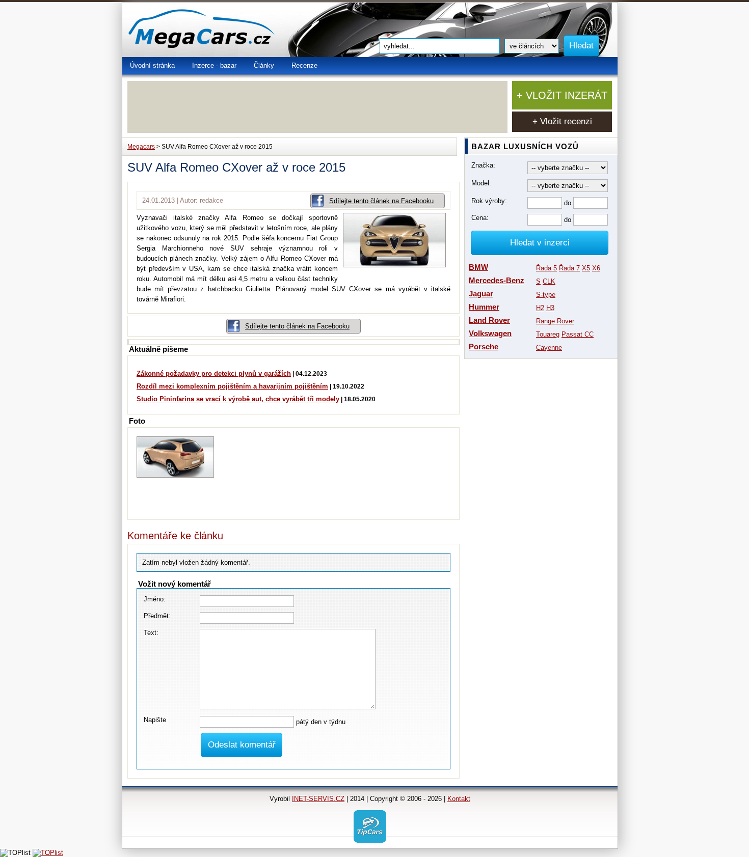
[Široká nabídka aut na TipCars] (370, 826)
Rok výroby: (489, 201)
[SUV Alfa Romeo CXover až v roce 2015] (396, 265)
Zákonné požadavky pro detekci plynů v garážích (214, 373)
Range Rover (555, 321)
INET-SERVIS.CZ (318, 799)
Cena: (480, 218)
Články (264, 65)
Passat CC (577, 334)
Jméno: (155, 599)
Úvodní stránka (152, 65)
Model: (481, 183)
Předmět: (157, 616)
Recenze (304, 65)
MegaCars (224, 30)
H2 (540, 308)
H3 (550, 308)
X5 (586, 268)
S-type (545, 294)
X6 (596, 268)
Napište (155, 720)
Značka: (483, 165)
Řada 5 (546, 268)
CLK (549, 281)
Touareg (547, 334)
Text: (151, 633)
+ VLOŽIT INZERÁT (562, 95)
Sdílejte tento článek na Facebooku (381, 201)
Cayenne (549, 347)
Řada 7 (569, 268)
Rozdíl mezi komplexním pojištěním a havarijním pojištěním (232, 386)
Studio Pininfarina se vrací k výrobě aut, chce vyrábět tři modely (238, 399)
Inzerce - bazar (214, 65)
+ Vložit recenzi (562, 121)
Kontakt (458, 799)
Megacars (141, 146)
